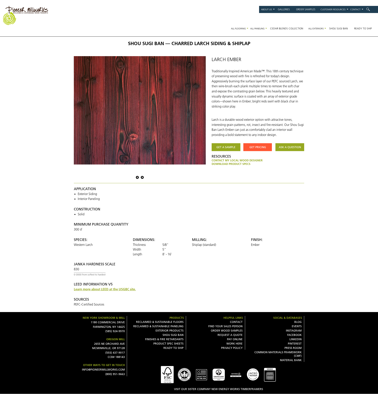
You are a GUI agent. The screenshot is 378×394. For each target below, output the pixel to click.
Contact (355, 9)
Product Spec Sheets (168, 343)
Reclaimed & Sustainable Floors (159, 322)
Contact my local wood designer (237, 160)
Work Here (234, 343)
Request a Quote (230, 335)
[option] (140, 110)
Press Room (293, 348)
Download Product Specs (231, 164)
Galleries (284, 9)
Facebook (294, 335)
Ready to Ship (363, 28)
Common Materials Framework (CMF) (278, 354)
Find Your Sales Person (225, 326)
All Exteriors (316, 28)
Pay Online (235, 339)
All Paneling (257, 28)
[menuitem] (370, 9)
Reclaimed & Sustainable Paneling (158, 326)
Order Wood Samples (227, 330)
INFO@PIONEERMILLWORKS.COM (103, 369)
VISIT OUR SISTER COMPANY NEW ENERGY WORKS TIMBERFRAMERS (218, 389)
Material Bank (291, 360)
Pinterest (295, 343)
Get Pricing (257, 147)
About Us (266, 9)
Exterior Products (169, 330)
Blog (298, 322)
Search (370, 9)
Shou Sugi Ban (338, 28)
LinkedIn (295, 339)
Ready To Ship (173, 348)
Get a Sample (225, 147)
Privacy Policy (232, 348)
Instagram (294, 330)
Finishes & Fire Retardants (164, 339)
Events (297, 326)
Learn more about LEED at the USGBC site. (105, 289)
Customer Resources (333, 9)
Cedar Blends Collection (286, 28)
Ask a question (290, 147)
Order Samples (305, 9)
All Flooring (238, 28)
